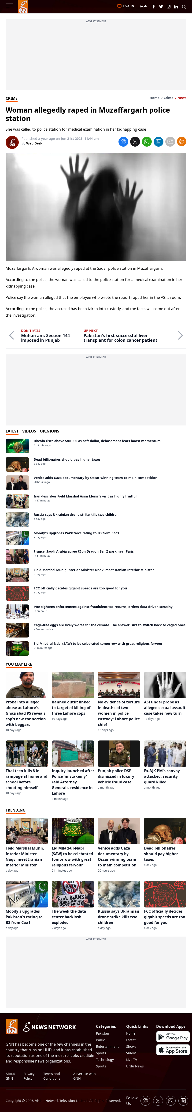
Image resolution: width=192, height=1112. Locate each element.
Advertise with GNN (84, 1076)
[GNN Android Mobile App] (173, 1036)
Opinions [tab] (49, 431)
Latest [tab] (12, 431)
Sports (101, 1053)
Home (154, 97)
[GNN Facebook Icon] (153, 6)
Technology (105, 1059)
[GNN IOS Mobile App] (173, 1049)
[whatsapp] (147, 142)
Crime (168, 97)
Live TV (131, 1059)
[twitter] (135, 142)
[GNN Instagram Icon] (168, 6)
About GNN (10, 1076)
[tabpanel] (96, 547)
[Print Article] (181, 141)
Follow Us (132, 1100)
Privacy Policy (28, 1076)
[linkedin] (158, 142)
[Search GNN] (184, 6)
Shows (131, 1046)
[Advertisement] (96, 57)
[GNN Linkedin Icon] (176, 6)
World (100, 1040)
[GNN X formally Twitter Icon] (161, 6)
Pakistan (102, 1033)
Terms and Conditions (51, 1076)
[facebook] (123, 142)
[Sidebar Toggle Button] (10, 6)
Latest (131, 1040)
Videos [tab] (29, 431)
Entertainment (107, 1046)
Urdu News (135, 1066)
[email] (170, 142)
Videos (131, 1053)
